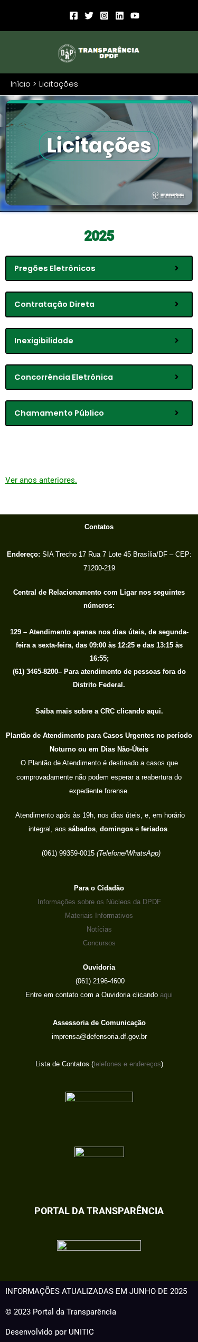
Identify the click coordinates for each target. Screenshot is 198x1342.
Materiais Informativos (99, 915)
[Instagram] (104, 15)
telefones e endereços (127, 1064)
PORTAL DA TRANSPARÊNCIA (99, 1210)
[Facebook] (73, 15)
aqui (165, 995)
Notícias (99, 929)
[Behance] (119, 15)
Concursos (99, 943)
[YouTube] (135, 15)
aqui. (154, 711)
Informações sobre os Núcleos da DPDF (99, 902)
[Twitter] (89, 15)
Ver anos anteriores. (41, 480)
